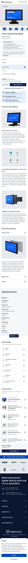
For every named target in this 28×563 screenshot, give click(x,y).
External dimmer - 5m (13, 424)
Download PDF (5, 332)
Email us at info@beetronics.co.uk (13, 492)
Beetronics (9, 530)
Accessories (23, 5)
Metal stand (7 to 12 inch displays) (13, 416)
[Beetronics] (6, 2)
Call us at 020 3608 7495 (11, 487)
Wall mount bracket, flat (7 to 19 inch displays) (15, 407)
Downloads (16, 5)
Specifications (9, 5)
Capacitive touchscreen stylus (15, 439)
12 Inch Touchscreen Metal (14, 399)
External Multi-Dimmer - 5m (14, 432)
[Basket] (22, 2)
